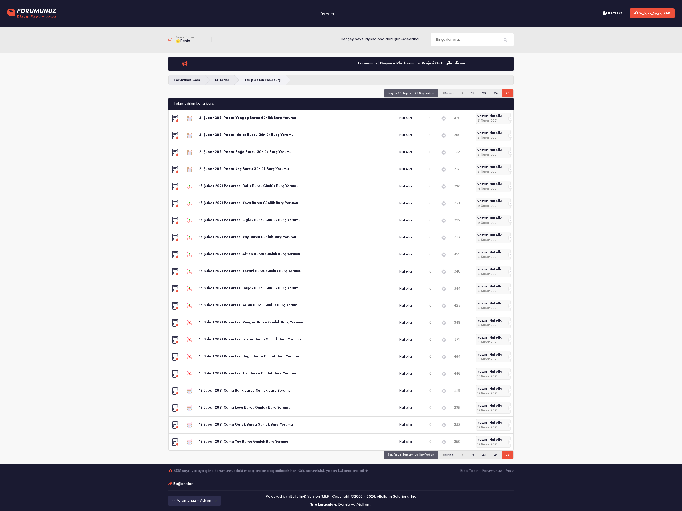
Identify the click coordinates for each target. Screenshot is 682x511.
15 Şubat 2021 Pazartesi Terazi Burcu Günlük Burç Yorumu (250, 271)
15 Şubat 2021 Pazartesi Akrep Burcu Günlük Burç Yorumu (249, 254)
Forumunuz (492, 471)
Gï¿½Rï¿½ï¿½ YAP (654, 13)
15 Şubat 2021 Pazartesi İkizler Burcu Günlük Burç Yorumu (250, 339)
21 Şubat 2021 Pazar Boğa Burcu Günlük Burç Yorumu (245, 152)
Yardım (327, 14)
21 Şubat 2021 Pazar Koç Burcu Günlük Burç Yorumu (244, 169)
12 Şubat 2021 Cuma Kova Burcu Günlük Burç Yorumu (244, 408)
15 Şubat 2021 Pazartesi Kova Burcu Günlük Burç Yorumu (248, 203)
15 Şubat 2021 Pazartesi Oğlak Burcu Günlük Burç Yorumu (250, 220)
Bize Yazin (469, 471)
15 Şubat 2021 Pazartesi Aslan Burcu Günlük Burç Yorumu (249, 305)
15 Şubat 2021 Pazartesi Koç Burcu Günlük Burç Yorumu (247, 374)
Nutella (405, 118)
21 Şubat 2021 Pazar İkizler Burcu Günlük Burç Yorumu (246, 135)
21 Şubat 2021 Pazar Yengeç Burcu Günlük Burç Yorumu (247, 118)
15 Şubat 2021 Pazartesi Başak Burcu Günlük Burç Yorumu (250, 288)
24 (496, 93)
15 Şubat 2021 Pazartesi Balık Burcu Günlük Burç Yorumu (248, 186)
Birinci (449, 93)
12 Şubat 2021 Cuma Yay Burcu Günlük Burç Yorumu (243, 442)
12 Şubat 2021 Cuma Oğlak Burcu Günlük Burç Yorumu (246, 425)
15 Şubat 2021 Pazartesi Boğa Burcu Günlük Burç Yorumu (249, 356)
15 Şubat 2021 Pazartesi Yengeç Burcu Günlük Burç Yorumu (251, 322)
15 (472, 93)
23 (484, 93)
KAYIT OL (615, 13)
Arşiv (510, 471)
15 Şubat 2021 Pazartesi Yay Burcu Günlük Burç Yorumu (247, 237)
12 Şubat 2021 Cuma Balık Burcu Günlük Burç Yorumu (245, 391)
